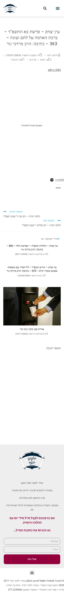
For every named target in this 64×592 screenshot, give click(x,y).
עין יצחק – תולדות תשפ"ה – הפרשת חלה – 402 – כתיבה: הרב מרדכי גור (32, 247)
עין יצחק (44, 59)
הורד (52, 180)
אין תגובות (16, 59)
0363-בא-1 (59, 180)
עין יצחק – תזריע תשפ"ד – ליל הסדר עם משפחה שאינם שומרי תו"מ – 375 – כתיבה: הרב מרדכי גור (32, 269)
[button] (58, 8)
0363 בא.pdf (54, 69)
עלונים (33, 59)
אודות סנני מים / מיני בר (32, 329)
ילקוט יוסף (52, 55)
